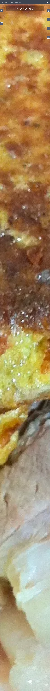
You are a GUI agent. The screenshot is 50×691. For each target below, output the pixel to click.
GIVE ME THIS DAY (7, 2)
